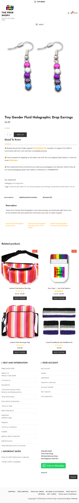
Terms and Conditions (67, 494)
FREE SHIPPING (22, 492)
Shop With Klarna (8, 397)
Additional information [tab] (28, 197)
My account (45, 368)
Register (5, 422)
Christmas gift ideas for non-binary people (24, 187)
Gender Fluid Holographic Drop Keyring (15, 224)
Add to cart (20, 135)
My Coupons (46, 392)
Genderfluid (55, 187)
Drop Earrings (45, 187)
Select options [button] (20, 298)
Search (44, 473)
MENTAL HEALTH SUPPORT (11, 436)
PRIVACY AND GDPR (9, 376)
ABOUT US (5, 373)
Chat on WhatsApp (55, 465)
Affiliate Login (7, 418)
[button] (39, 24)
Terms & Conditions (9, 427)
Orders (43, 373)
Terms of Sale (7, 406)
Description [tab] (8, 197)
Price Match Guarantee (10, 401)
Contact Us (6, 380)
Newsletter (6, 385)
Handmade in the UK (67, 187)
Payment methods (48, 382)
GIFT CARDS (51, 494)
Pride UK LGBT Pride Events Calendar (15, 457)
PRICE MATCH (71, 492)
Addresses (45, 378)
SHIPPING (11, 492)
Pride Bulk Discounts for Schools (14, 445)
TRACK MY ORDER (37, 492)
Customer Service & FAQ (11, 389)
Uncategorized (18, 183)
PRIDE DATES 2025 (8, 368)
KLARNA (4, 432)
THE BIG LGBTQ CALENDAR (11, 462)
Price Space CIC (39, 148)
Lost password (46, 396)
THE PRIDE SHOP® (7, 14)
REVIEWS (41, 494)
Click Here (13, 160)
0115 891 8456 (46, 451)
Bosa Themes (72, 499)
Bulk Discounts (7, 441)
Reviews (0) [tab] (47, 197)
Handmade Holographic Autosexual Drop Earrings (59, 224)
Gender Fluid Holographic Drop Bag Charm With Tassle (37, 225)
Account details (47, 387)
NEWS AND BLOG (8, 411)
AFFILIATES (5, 415)
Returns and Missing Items (11, 392)
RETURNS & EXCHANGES (55, 492)
